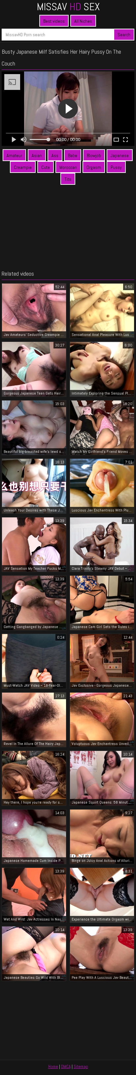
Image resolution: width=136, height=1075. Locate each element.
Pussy (116, 167)
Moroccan (68, 167)
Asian (37, 155)
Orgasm (93, 167)
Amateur (14, 155)
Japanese (120, 155)
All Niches (83, 21)
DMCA (66, 1066)
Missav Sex (68, 6)
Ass (54, 155)
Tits (67, 179)
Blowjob (94, 155)
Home (53, 1066)
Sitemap (81, 1066)
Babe (72, 155)
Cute (45, 167)
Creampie (23, 167)
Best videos (54, 21)
